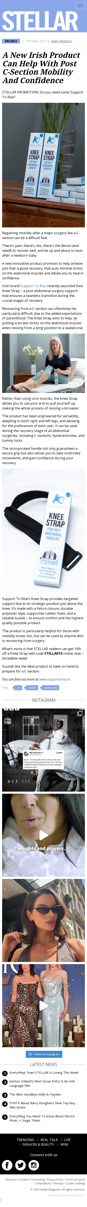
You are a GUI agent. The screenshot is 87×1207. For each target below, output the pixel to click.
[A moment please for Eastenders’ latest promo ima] (43, 750)
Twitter (20, 1165)
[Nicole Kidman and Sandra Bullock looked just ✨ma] (43, 1005)
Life (67, 1140)
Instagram (34, 1165)
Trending (25, 1140)
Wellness (11, 41)
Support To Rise (33, 286)
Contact (24, 1179)
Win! (64, 1144)
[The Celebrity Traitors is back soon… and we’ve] (43, 835)
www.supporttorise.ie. (55, 679)
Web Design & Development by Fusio (66, 1195)
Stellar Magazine (61, 41)
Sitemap (58, 1183)
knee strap (51, 687)
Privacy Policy (55, 1179)
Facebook (7, 1165)
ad (18, 687)
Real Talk (49, 1140)
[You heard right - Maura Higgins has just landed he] (43, 920)
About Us (11, 1179)
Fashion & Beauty (38, 1144)
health (32, 687)
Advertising (38, 1179)
